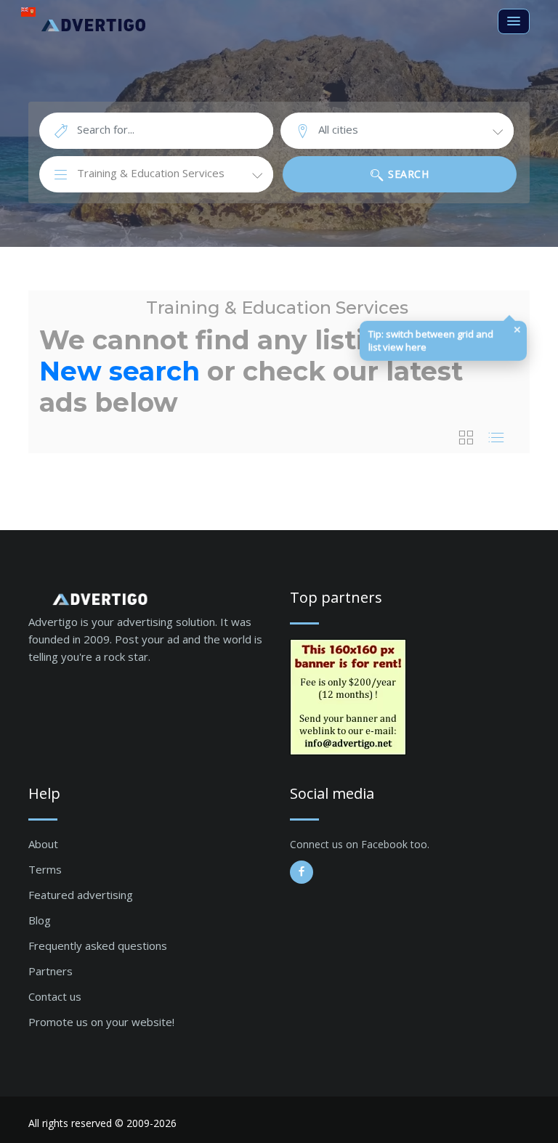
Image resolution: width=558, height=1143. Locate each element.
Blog (39, 920)
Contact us (54, 996)
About (43, 844)
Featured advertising (80, 894)
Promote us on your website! (101, 1021)
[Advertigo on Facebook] (301, 872)
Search (407, 174)
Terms (45, 869)
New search (119, 371)
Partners (50, 971)
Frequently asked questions (97, 945)
